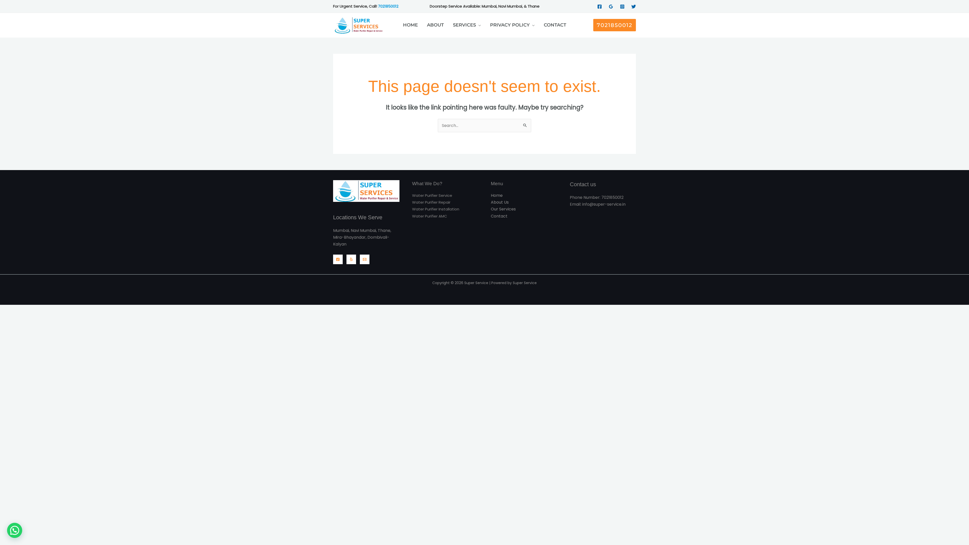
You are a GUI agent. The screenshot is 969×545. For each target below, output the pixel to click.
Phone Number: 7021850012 (597, 197)
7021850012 (388, 6)
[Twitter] (633, 6)
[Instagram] (622, 6)
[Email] (364, 259)
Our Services (503, 209)
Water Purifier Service (432, 195)
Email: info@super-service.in (598, 204)
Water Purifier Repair (431, 202)
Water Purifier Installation (435, 209)
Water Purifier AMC (429, 216)
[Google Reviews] (611, 6)
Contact (499, 216)
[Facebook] (599, 6)
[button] (478, 25)
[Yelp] (351, 259)
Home (497, 195)
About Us (500, 202)
